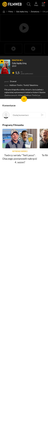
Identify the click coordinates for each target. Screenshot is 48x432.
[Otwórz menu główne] (43, 4)
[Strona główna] (3, 11)
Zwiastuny (35, 12)
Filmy (10, 12)
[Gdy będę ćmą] (5, 67)
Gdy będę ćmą (22, 12)
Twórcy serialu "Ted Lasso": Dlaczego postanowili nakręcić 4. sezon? (20, 159)
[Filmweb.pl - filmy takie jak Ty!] (12, 4)
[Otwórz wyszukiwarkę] (28, 4)
